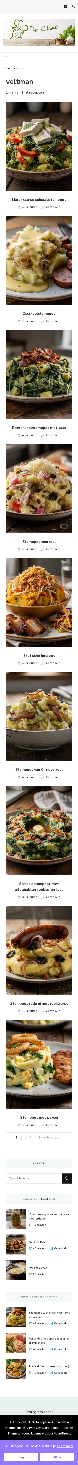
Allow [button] (57, 1457)
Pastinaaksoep (38, 1268)
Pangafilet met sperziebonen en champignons (49, 1341)
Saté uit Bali (37, 1242)
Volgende (51, 1137)
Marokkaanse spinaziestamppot (39, 199)
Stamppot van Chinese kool (39, 769)
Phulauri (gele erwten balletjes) (49, 1366)
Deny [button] (21, 1457)
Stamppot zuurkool (39, 541)
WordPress (62, 1433)
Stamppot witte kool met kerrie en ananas (49, 1315)
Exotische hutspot (39, 655)
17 (40, 1137)
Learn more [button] (65, 1446)
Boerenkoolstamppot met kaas (39, 427)
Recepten (43, 1422)
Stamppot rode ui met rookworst (39, 1003)
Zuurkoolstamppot (39, 313)
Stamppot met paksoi (39, 1117)
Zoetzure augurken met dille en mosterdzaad (49, 1217)
